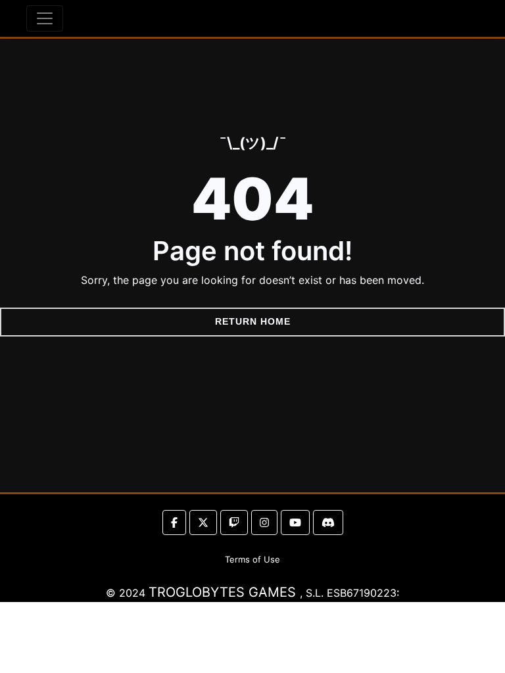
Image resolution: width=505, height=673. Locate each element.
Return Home (253, 321)
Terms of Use (252, 559)
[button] (174, 522)
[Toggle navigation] (44, 18)
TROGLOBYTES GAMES (224, 592)
